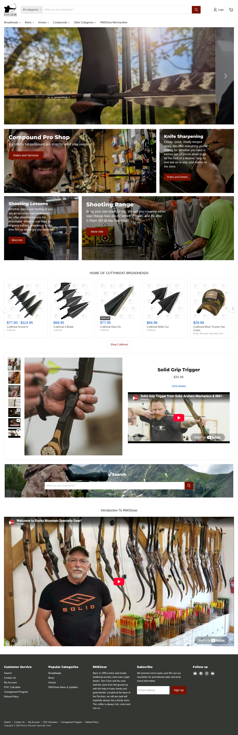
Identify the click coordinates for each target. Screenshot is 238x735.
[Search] (196, 9)
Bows (28, 22)
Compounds (60, 22)
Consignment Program (16, 692)
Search (8, 673)
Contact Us (10, 678)
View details (179, 386)
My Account (10, 683)
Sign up (179, 691)
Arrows (42, 22)
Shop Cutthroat (119, 344)
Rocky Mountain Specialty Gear (208, 333)
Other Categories (84, 22)
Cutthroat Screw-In (17, 326)
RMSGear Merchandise (113, 22)
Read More (206, 88)
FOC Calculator (12, 688)
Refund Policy (11, 697)
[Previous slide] (13, 76)
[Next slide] (225, 76)
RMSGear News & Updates (63, 688)
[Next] (233, 309)
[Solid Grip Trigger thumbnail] (14, 365)
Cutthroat (11, 330)
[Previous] (5, 309)
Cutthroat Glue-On (110, 326)
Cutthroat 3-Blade (63, 326)
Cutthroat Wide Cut (158, 326)
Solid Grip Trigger (179, 370)
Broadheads (11, 22)
